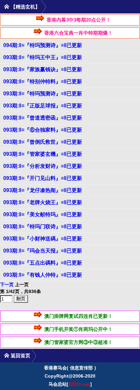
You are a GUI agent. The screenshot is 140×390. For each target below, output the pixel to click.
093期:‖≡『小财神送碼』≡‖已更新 (42, 238)
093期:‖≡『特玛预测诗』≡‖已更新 (42, 93)
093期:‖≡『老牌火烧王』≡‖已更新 (42, 202)
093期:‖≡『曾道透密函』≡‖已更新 (42, 118)
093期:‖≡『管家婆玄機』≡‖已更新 (42, 154)
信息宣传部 (81, 367)
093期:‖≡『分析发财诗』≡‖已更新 (42, 166)
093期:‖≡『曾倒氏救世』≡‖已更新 (42, 142)
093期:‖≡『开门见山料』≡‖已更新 (42, 178)
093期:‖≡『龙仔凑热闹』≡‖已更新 (42, 190)
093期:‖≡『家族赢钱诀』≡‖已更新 (42, 69)
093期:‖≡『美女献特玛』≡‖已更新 (42, 214)
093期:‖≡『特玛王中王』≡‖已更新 (42, 57)
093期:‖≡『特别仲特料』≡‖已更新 (42, 81)
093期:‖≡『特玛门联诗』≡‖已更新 (42, 226)
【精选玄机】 (25, 6)
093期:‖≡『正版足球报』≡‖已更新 (42, 105)
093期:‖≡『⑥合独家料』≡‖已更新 (42, 130)
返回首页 (20, 355)
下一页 (7, 284)
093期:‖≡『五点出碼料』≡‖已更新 (42, 263)
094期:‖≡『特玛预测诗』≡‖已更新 (42, 45)
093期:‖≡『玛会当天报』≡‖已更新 (42, 250)
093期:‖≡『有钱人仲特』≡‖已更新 (42, 275)
